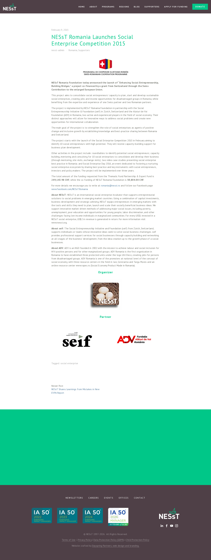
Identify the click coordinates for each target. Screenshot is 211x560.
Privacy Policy (85, 539)
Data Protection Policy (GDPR (108, 539)
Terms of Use (69, 539)
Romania (73, 50)
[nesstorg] (171, 525)
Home (81, 6)
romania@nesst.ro (110, 185)
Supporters (151, 6)
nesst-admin (57, 50)
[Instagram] (176, 525)
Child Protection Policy (137, 539)
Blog (137, 6)
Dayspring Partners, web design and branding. (115, 545)
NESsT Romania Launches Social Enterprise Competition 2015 (92, 40)
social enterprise (69, 363)
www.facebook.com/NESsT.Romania (69, 189)
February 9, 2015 (60, 29)
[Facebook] (166, 525)
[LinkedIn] (161, 525)
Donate (200, 6)
